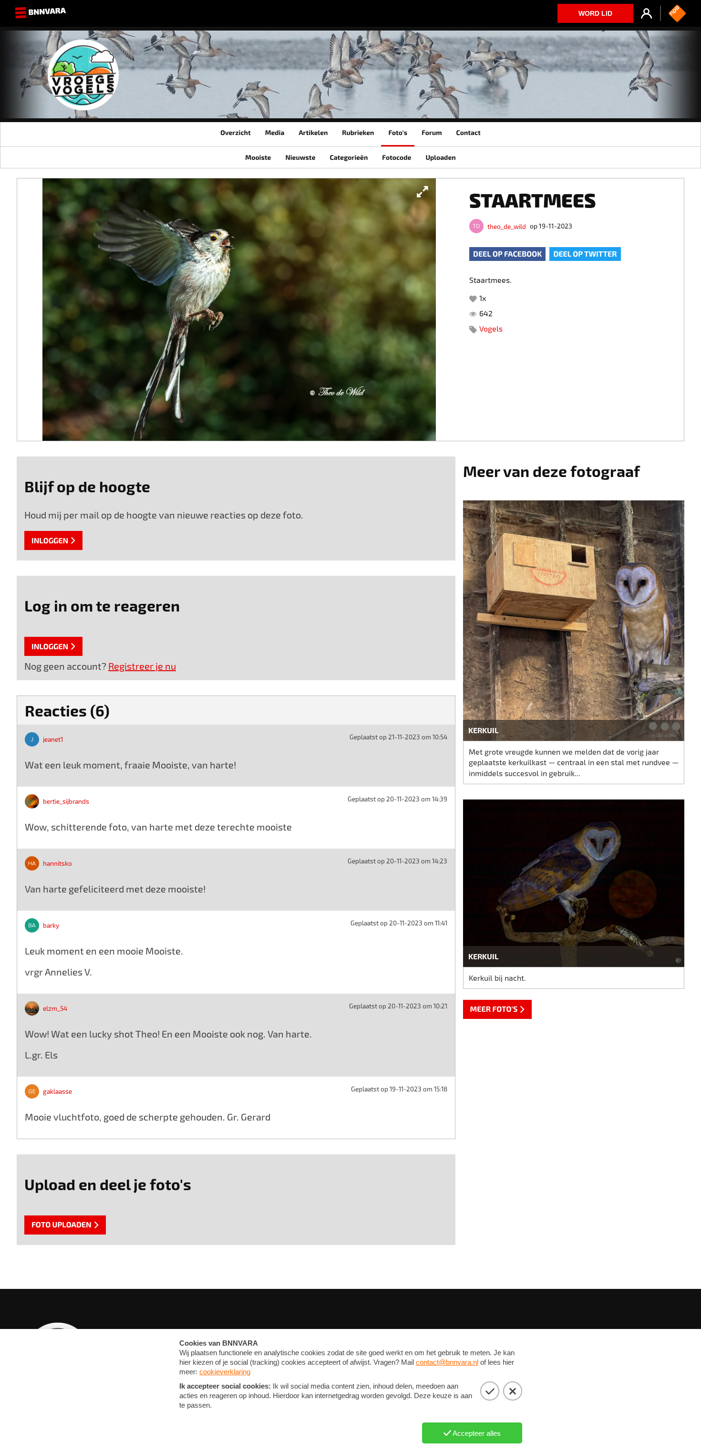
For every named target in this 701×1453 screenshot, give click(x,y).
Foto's (397, 132)
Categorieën (349, 157)
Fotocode (396, 157)
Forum (432, 132)
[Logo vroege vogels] (83, 78)
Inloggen (49, 540)
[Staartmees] (239, 309)
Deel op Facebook (507, 254)
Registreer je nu (142, 666)
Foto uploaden (61, 1224)
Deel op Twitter (585, 254)
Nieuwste (300, 157)
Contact (468, 132)
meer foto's (494, 1009)
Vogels (491, 328)
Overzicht (235, 132)
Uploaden (440, 157)
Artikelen (313, 132)
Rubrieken (358, 132)
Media (275, 132)
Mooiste (258, 157)
